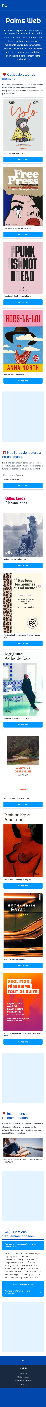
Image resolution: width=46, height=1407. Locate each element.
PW (4, 5)
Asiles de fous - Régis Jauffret (16, 718)
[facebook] (23, 1368)
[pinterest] (26, 1368)
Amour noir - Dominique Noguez (17, 880)
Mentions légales (23, 1377)
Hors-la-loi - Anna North (13, 375)
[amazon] (20, 1368)
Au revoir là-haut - (11, 479)
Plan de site (23, 1374)
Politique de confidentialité (23, 1380)
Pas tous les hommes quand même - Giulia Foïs (21, 636)
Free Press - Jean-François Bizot (17, 228)
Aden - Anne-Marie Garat (14, 959)
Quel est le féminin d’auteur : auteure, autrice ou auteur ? (22, 1160)
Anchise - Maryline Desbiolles (16, 798)
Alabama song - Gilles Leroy (15, 559)
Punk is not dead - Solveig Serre (17, 296)
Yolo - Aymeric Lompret (13, 153)
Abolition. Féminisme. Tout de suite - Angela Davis (22, 1034)
